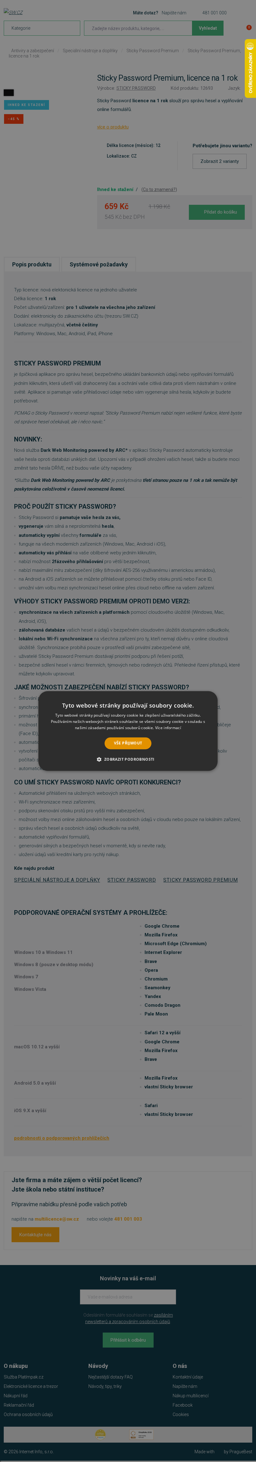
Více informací (168, 727)
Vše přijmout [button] (128, 743)
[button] (127, 759)
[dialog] (128, 731)
